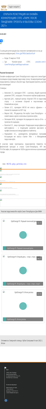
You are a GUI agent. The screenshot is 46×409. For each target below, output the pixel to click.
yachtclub (19, 164)
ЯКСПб (9, 164)
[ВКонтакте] (1, 40)
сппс (25, 164)
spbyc (14, 164)
